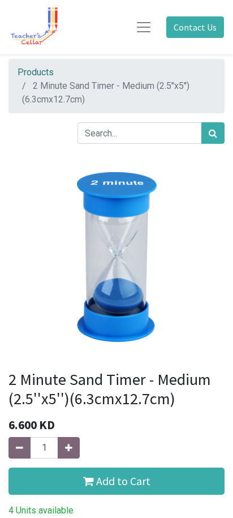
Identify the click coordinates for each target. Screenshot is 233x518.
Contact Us (195, 27)
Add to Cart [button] (122, 481)
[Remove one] (19, 448)
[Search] (213, 133)
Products (36, 72)
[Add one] (69, 448)
